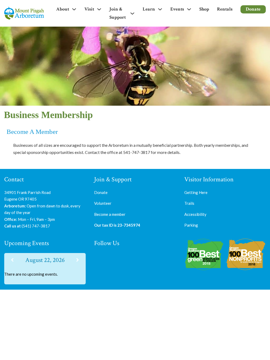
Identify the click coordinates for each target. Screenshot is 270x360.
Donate (253, 9)
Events (177, 9)
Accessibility (195, 214)
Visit (89, 9)
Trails (189, 203)
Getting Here (196, 192)
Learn (149, 9)
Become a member (110, 214)
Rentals (225, 9)
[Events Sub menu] (189, 9)
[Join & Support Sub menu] (132, 13)
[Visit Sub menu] (99, 9)
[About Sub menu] (74, 9)
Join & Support (117, 13)
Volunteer (103, 203)
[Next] (77, 260)
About (62, 9)
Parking (191, 225)
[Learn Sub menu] (160, 9)
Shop (204, 9)
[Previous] (12, 260)
